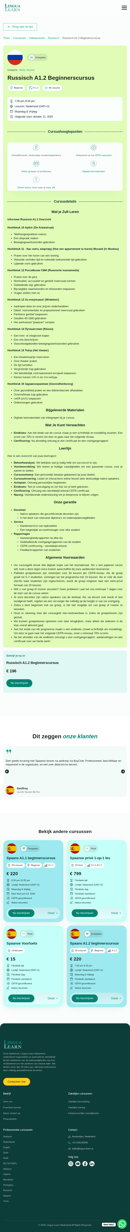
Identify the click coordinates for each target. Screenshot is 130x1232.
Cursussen (19, 38)
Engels (6, 1147)
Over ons (7, 1101)
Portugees (8, 1185)
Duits (5, 1152)
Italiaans (7, 1169)
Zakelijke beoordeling (79, 1101)
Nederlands (9, 1142)
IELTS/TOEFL (10, 1163)
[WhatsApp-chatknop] (122, 1224)
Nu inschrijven (19, 683)
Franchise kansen (12, 1107)
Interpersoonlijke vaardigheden (83, 1113)
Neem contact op (11, 1113)
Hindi (5, 1158)
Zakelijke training (76, 1107)
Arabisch (7, 1136)
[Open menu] (124, 7)
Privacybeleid (9, 1119)
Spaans (7, 1195)
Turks (6, 1201)
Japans (6, 1174)
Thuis (6, 38)
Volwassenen (37, 38)
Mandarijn (8, 1179)
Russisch (53, 38)
